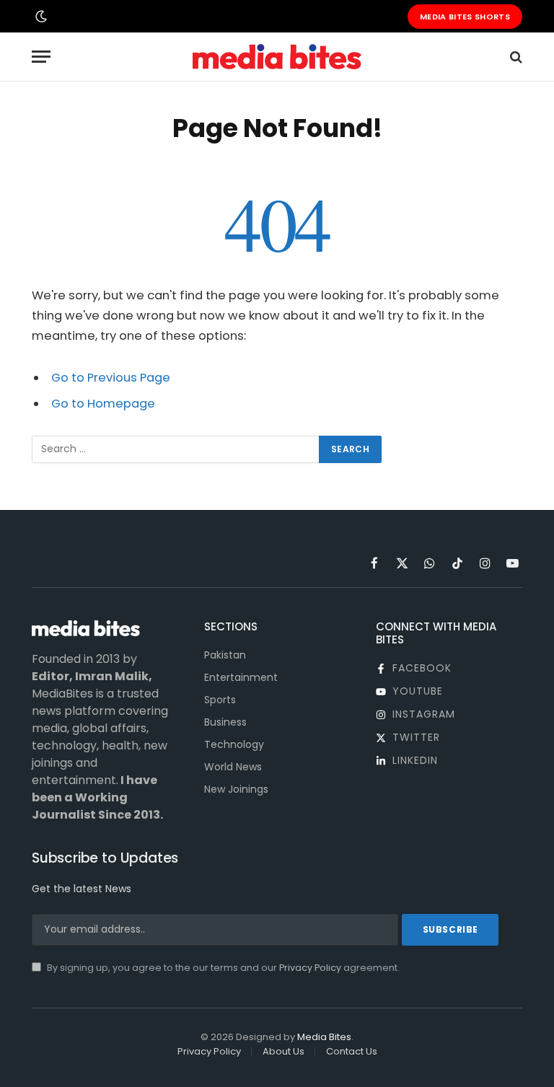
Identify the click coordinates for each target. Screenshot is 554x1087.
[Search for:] (176, 449)
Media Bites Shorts (465, 16)
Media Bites (324, 1037)
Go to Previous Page (110, 377)
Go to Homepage (103, 403)
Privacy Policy (310, 967)
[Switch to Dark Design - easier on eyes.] (40, 16)
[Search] (514, 56)
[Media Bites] (277, 56)
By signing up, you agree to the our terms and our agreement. (222, 967)
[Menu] (41, 56)
